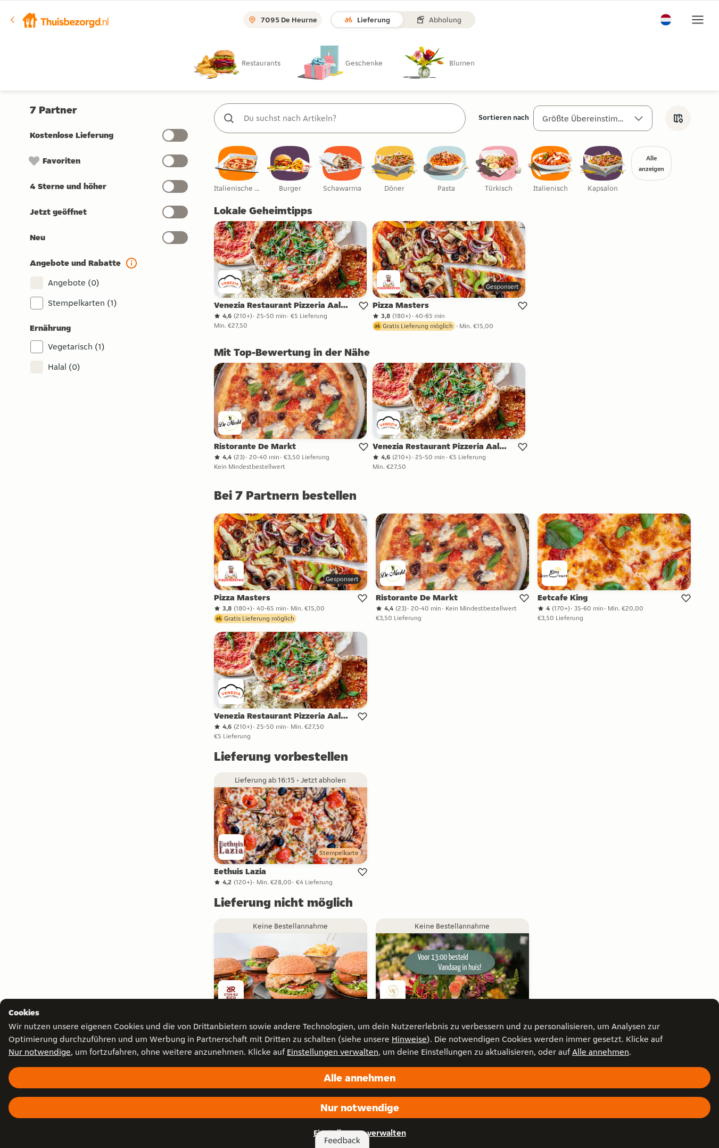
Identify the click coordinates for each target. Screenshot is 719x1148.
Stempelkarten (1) (82, 302)
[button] (59, 19)
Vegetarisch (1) (76, 346)
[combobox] (350, 118)
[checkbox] (238, 169)
